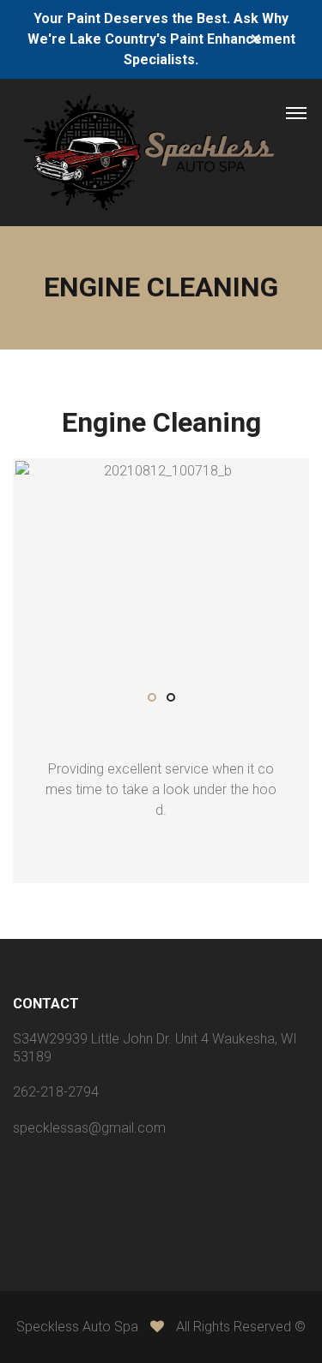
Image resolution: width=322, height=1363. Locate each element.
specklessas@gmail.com (89, 1128)
